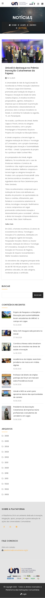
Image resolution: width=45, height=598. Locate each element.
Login (24, 594)
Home (13, 25)
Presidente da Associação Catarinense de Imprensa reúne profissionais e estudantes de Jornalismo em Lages (26, 411)
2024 (7, 446)
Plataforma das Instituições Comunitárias (22, 590)
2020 (7, 468)
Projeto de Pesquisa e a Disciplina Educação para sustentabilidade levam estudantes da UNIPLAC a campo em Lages (26, 316)
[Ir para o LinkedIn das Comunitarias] (42, 4)
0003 (7, 494)
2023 (7, 452)
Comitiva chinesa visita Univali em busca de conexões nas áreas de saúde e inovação (27, 346)
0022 (7, 489)
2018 (6, 473)
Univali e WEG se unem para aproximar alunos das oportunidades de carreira (28, 394)
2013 (6, 478)
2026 (7, 436)
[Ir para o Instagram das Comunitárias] (38, 4)
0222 (7, 484)
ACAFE (23, 25)
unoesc (33, 25)
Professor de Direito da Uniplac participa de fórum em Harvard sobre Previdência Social (25, 378)
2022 (7, 457)
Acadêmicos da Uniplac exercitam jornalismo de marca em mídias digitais (27, 362)
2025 (7, 441)
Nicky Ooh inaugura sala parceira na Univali (27, 332)
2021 (6, 462)
